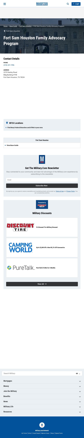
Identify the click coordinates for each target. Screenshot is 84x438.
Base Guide (13, 26)
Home (6, 26)
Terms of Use (60, 191)
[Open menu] (5, 4)
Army (29, 433)
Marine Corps (45, 433)
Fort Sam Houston (25, 26)
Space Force (58, 433)
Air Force (24, 433)
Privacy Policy (70, 191)
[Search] (67, 4)
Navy (52, 433)
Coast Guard (36, 433)
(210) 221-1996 (9, 65)
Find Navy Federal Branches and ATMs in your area (25, 127)
